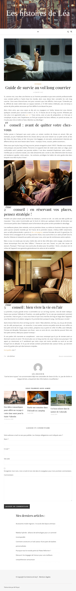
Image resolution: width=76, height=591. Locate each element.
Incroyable (7, 350)
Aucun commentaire (65, 356)
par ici (28, 115)
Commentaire (8, 475)
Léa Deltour (11, 356)
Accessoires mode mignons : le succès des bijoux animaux (35, 524)
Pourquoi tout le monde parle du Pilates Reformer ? (33, 551)
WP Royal (16, 587)
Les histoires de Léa (38, 13)
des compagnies (36, 232)
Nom (6, 439)
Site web (7, 459)
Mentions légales (44, 577)
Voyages (38, 84)
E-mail (6, 449)
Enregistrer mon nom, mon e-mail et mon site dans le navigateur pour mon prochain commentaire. (38, 471)
